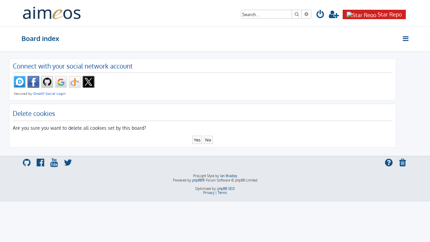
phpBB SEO (226, 189)
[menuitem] (320, 15)
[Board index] (52, 13)
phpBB (197, 180)
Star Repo (390, 14)
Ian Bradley (228, 176)
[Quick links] (406, 38)
